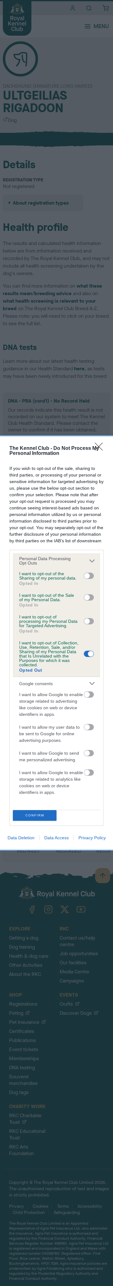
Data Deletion (21, 837)
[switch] (89, 576)
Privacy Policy (92, 837)
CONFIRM (34, 815)
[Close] (101, 449)
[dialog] (56, 643)
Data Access (56, 837)
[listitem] (56, 560)
